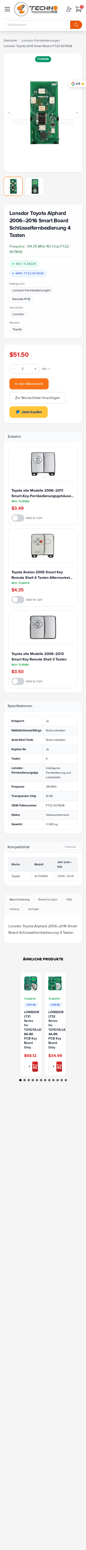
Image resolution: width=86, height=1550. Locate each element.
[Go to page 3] (29, 1080)
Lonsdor (18, 314)
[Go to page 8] (49, 1080)
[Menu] (7, 9)
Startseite (10, 40)
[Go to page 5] (37, 1080)
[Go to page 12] (66, 1080)
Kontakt (33, 909)
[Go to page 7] (45, 1080)
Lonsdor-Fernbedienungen (41, 40)
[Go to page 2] (24, 1080)
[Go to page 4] (33, 1080)
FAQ (69, 899)
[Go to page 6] (41, 1080)
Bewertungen (48, 899)
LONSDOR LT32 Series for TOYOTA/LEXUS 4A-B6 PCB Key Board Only (55, 1029)
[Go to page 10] (57, 1080)
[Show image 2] (34, 186)
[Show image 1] (13, 186)
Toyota (17, 329)
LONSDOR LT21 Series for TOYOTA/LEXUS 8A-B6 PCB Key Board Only (31, 1029)
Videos (14, 909)
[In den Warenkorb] (35, 1066)
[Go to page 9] (53, 1080)
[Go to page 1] (20, 1080)
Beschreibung (20, 899)
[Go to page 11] (62, 1080)
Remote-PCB (21, 299)
